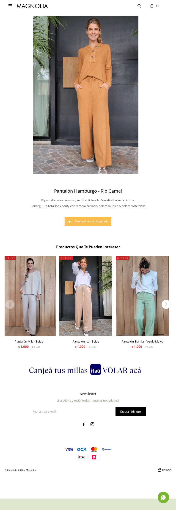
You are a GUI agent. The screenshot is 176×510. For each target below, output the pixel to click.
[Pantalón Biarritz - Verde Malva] (142, 296)
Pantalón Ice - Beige (85, 341)
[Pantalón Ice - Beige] (86, 296)
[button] (166, 304)
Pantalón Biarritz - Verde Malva (142, 341)
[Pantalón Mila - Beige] (29, 296)
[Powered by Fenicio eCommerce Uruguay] (164, 470)
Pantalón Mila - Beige (29, 341)
